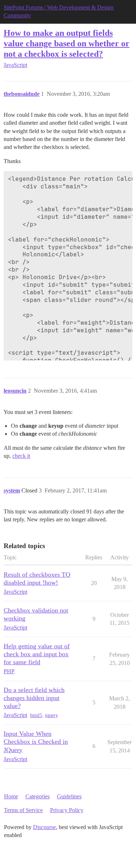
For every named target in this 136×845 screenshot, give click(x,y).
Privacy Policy (66, 810)
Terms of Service (23, 810)
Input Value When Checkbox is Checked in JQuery (36, 741)
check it (21, 456)
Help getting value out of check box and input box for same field (37, 654)
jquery (51, 715)
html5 (36, 715)
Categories (37, 796)
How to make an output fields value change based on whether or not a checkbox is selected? (66, 43)
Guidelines (69, 796)
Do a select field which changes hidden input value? (34, 697)
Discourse (44, 827)
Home (11, 796)
